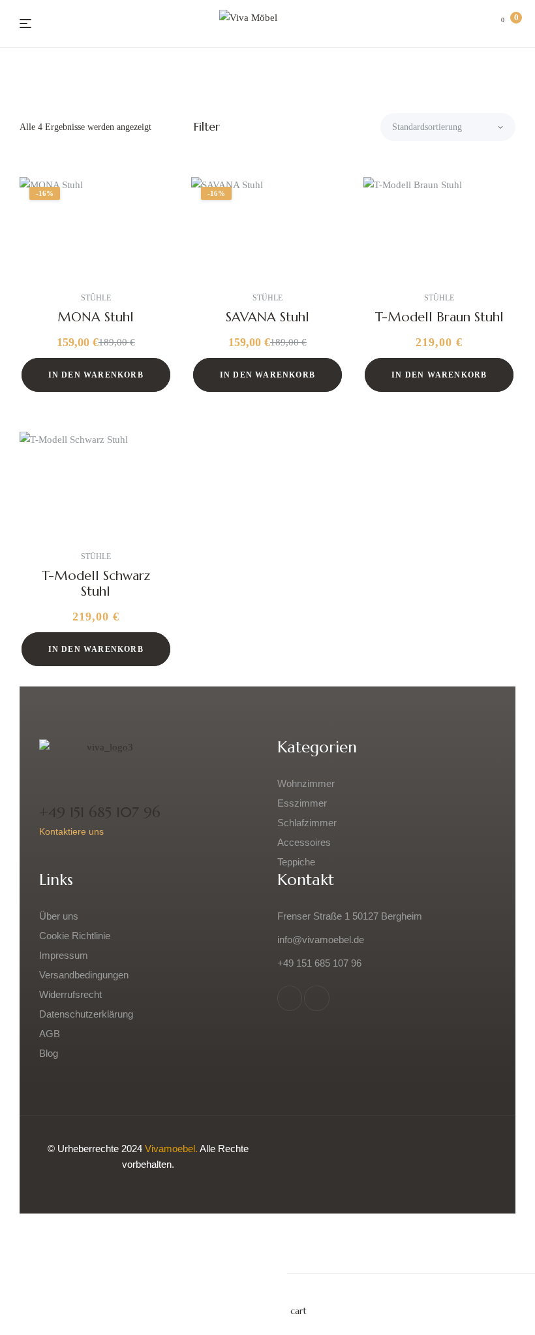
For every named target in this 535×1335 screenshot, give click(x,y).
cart (298, 1311)
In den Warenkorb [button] (96, 374)
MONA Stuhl (95, 317)
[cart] (297, 1294)
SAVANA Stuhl (267, 317)
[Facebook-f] (289, 998)
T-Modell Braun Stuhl (439, 317)
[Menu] (25, 23)
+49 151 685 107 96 (99, 812)
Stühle (96, 297)
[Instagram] (316, 998)
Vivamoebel (170, 1148)
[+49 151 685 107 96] (49, 786)
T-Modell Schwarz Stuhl (96, 584)
